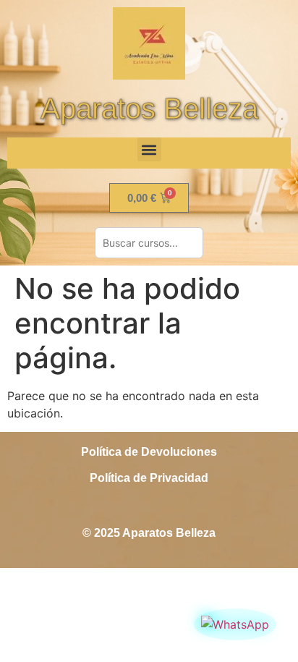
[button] (149, 149)
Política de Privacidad (149, 478)
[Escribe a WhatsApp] (235, 624)
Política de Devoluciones (149, 452)
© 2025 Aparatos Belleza (149, 533)
